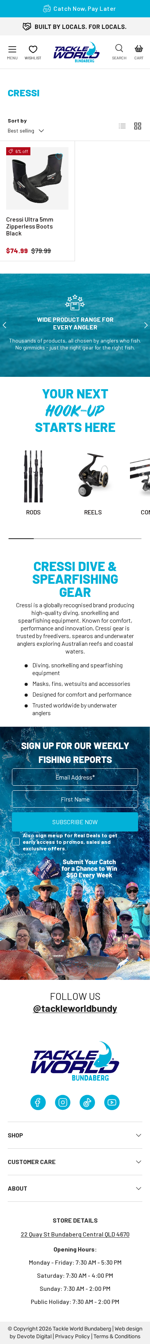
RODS (33, 512)
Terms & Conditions (116, 1336)
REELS (93, 512)
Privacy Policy (72, 1336)
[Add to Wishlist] (59, 156)
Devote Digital (34, 1336)
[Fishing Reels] (93, 476)
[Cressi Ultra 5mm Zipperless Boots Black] (37, 178)
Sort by (17, 120)
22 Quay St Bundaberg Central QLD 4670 (75, 1234)
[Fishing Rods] (34, 476)
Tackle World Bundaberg (82, 1329)
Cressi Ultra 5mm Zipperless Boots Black (29, 226)
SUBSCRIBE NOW (75, 821)
